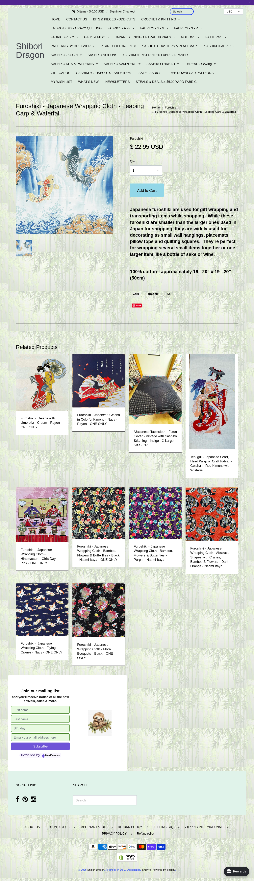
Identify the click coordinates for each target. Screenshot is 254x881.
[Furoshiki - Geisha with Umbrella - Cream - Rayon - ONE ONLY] (42, 382)
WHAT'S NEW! (88, 82)
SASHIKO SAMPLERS (120, 64)
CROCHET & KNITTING (158, 19)
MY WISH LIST (61, 82)
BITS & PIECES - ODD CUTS (114, 19)
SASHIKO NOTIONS (102, 55)
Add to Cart (147, 190)
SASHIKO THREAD (160, 64)
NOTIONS (188, 37)
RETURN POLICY (130, 827)
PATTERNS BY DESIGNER (71, 46)
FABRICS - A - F (119, 28)
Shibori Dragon (30, 50)
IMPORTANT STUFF (94, 827)
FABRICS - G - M (152, 28)
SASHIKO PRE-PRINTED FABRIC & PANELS (156, 55)
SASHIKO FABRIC (217, 46)
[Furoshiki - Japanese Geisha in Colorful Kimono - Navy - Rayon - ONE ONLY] (98, 380)
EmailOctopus (52, 755)
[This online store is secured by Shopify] (127, 857)
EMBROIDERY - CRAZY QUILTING (76, 28)
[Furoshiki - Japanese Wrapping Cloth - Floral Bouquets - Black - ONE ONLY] (98, 610)
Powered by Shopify (163, 869)
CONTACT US (76, 19)
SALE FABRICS (150, 73)
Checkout (129, 11)
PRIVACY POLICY (114, 833)
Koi (169, 293)
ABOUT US (32, 827)
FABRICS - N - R (186, 28)
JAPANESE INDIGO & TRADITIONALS (143, 37)
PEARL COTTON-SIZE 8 (118, 46)
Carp (136, 293)
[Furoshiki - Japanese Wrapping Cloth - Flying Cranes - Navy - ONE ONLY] (42, 609)
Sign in (114, 11)
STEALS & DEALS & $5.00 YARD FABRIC (166, 82)
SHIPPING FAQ (162, 827)
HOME (55, 19)
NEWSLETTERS (117, 82)
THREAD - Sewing (198, 64)
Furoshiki (170, 107)
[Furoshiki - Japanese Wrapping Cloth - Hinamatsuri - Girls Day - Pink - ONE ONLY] (42, 514)
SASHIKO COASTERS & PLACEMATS (170, 46)
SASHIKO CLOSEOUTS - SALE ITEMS (104, 73)
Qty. (132, 161)
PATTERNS (213, 37)
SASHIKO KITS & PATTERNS (72, 64)
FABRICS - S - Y (62, 37)
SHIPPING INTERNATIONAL (203, 827)
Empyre (146, 869)
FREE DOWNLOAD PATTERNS (190, 73)
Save (138, 305)
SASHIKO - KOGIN (64, 55)
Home (156, 107)
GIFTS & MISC (94, 37)
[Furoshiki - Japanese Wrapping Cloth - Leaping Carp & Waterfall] (24, 248)
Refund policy (146, 833)
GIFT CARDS (60, 73)
